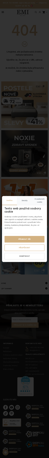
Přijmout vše (24, 239)
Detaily (24, 200)
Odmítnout (24, 256)
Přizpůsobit (24, 247)
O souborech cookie (39, 200)
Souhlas (9, 200)
